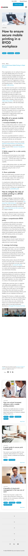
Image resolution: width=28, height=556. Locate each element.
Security (5, 459)
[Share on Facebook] (8, 372)
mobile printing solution (7, 101)
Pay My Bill (14, 1)
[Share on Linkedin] (12, 372)
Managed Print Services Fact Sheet (17, 306)
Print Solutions (10, 53)
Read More (22, 421)
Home (3, 63)
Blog (7, 63)
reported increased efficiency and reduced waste (13, 143)
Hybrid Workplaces (8, 504)
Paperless (17, 53)
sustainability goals (14, 188)
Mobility (4, 53)
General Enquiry (23, 1)
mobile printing (10, 85)
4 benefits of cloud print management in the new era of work (13, 490)
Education (6, 416)
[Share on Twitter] (10, 372)
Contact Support (18, 4)
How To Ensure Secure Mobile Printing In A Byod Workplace (13, 66)
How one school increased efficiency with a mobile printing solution (12, 404)
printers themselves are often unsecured (13, 208)
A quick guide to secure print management (13, 448)
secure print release (17, 265)
